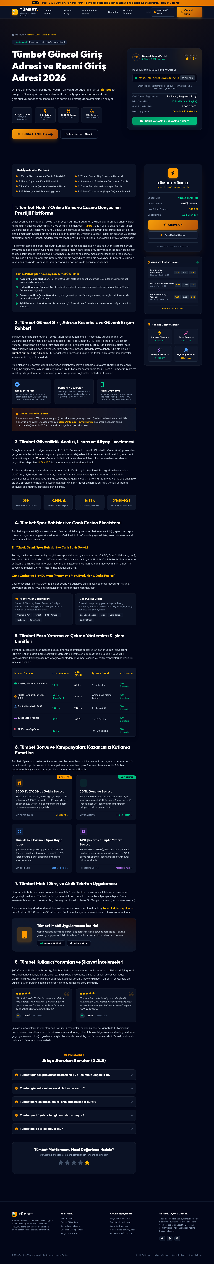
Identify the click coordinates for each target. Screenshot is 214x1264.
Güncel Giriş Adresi (69, 1222)
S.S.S (148, 12)
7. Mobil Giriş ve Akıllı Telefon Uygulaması (40, 191)
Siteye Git (175, 224)
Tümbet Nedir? (48, 12)
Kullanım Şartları (161, 1255)
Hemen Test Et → (124, 815)
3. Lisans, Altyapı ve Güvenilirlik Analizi (38, 181)
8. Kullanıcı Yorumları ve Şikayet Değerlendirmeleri (104, 191)
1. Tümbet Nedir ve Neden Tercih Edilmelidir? (42, 176)
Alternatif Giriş (162, 12)
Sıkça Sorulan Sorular (70, 1233)
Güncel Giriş (68, 12)
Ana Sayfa (19, 35)
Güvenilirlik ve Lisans (70, 1226)
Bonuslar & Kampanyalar (72, 1230)
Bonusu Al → (62, 815)
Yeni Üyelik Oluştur (175, 235)
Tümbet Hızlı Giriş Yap (37, 134)
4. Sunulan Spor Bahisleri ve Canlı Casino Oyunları (103, 181)
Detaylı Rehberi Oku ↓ (79, 134)
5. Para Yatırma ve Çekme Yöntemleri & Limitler (42, 186)
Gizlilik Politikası (143, 1255)
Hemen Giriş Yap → (171, 2)
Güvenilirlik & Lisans (89, 12)
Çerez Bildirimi (178, 1255)
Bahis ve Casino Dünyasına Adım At (166, 120)
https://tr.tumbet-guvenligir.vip (75, 422)
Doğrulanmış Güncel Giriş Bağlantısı (154, 70)
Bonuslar (113, 12)
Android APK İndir (53, 943)
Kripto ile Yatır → (124, 868)
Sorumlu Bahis (195, 1255)
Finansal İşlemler (127, 12)
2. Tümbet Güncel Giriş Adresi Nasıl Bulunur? (100, 176)
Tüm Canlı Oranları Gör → (173, 308)
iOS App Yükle (80, 943)
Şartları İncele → (60, 868)
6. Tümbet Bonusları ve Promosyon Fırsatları (100, 186)
